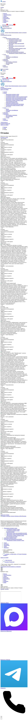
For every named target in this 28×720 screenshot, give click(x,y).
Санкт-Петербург (7, 14)
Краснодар (5, 17)
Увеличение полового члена (12, 38)
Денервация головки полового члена (17, 53)
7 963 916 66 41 (5, 26)
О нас (4, 54)
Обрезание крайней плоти (12, 50)
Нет (3, 7)
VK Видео (10, 25)
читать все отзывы (5, 514)
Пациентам (5, 60)
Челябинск (5, 21)
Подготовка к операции (11, 61)
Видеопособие (9, 63)
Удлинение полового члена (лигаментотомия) (15, 41)
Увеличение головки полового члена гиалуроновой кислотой (17, 49)
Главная (5, 91)
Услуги (5, 37)
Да (1, 7)
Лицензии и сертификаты (12, 57)
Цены (4, 65)
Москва (5, 13)
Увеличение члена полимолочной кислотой (16, 99)
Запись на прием (4, 69)
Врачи (7, 55)
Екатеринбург (6, 18)
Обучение (5, 59)
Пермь (4, 22)
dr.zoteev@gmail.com (7, 28)
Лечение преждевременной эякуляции (15, 52)
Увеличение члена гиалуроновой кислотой (16, 98)
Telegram (4, 25)
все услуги (8, 106)
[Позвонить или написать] (1, 717)
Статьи (7, 64)
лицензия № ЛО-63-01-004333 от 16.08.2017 (11, 566)
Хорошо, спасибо (5, 589)
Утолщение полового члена (15, 39)
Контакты (5, 66)
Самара (4, 1)
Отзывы (8, 58)
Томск (4, 19)
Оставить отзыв (4, 137)
